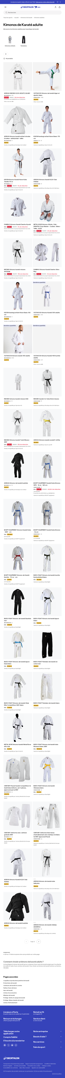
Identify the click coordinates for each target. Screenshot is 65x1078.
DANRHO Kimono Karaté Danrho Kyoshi (17, 224)
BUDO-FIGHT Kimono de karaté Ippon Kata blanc (17, 663)
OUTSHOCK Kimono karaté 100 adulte (17, 356)
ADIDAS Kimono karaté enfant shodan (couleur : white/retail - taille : (17, 137)
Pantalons (24, 46)
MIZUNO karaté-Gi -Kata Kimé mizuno (46, 399)
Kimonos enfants (10, 46)
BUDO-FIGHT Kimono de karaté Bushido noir (17, 619)
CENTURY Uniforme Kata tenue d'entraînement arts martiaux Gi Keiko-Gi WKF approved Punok (47, 835)
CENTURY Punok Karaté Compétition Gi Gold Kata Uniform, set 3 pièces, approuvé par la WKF (17, 788)
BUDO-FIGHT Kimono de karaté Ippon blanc (46, 619)
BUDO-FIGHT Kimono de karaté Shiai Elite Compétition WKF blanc (16, 704)
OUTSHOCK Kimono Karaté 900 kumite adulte (47, 357)
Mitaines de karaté (9, 995)
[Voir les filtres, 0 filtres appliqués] (5, 54)
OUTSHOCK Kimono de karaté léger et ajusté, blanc (47, 94)
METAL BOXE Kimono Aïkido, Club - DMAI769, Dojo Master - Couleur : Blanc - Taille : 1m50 (47, 226)
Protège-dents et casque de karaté (14, 997)
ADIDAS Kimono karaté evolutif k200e (47, 440)
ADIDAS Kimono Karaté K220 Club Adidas (45, 180)
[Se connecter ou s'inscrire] (55, 7)
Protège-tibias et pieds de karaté (13, 1000)
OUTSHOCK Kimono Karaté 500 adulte (47, 312)
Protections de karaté (10, 983)
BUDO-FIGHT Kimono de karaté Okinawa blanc (44, 787)
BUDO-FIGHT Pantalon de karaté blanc (47, 703)
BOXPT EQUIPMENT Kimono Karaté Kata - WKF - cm (17, 531)
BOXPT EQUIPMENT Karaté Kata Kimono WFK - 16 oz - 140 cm (47, 484)
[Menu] (5, 7)
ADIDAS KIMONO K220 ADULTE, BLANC (17, 93)
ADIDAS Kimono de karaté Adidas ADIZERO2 (45, 926)
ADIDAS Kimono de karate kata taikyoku (44, 882)
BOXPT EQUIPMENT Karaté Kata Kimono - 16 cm (47, 531)
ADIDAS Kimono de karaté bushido (16, 483)
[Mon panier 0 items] (60, 7)
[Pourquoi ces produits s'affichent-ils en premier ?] (4, 58)
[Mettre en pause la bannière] (57, 2)
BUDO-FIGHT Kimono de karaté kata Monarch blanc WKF (46, 745)
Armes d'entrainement (10, 1002)
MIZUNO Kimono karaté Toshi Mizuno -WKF (17, 441)
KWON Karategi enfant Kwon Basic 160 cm (17, 313)
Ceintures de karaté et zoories (12, 985)
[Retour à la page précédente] (26, 942)
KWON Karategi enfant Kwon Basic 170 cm (47, 137)
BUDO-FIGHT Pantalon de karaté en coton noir (46, 663)
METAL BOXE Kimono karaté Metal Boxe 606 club (17, 745)
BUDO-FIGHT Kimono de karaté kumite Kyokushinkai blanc (47, 576)
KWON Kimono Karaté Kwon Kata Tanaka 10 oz (15, 180)
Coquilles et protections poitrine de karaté (16, 980)
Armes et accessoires (10, 993)
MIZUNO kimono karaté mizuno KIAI (16, 399)
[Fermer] (60, 2)
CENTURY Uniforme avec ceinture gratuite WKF (15, 834)
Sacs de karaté (8, 990)
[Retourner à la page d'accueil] (30, 7)
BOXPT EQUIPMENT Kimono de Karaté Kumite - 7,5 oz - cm (17, 576)
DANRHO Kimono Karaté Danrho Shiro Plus (47, 270)
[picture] (17, 76)
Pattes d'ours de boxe (10, 988)
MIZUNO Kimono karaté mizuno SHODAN (15, 270)
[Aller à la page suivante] (39, 942)
